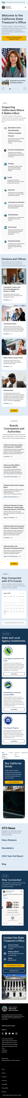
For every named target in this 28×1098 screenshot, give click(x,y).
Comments (4, 1080)
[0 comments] (6, 923)
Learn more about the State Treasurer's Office (14, 38)
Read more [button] (5, 898)
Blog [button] (4, 864)
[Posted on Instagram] (21, 892)
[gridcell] (4, 611)
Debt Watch (4, 1052)
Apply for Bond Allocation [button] (12, 556)
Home (3, 1069)
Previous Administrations (7, 1039)
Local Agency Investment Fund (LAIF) (13, 660)
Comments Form (14, 970)
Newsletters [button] (8, 848)
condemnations (17, 400)
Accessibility (4, 1084)
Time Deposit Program (11, 728)
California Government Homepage (9, 1044)
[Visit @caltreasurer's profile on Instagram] (4, 891)
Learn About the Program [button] (12, 476)
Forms (3, 1048)
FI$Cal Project (5, 1058)
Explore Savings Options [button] (12, 497)
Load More (14, 410)
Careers (3, 1073)
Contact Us (4, 1076)
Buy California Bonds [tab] (4, 754)
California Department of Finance (9, 1042)
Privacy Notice (5, 1088)
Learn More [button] (8, 456)
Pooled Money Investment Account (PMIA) (12, 694)
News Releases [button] (9, 840)
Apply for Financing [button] (10, 517)
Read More (8, 300)
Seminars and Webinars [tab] (17, 754)
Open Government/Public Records (9, 1046)
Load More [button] (14, 563)
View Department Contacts (14, 965)
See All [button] (16, 782)
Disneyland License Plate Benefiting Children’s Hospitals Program (17, 82)
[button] (2, 907)
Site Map (4, 1091)
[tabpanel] (14, 49)
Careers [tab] (11, 752)
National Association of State (11, 1060)
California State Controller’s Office (9, 1040)
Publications (4, 1050)
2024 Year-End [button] (12, 856)
